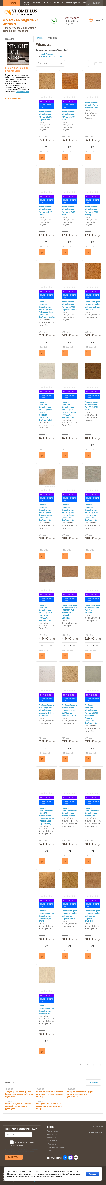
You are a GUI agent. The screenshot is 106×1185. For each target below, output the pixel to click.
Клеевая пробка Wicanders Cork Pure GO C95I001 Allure (91, 406)
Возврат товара (51, 1137)
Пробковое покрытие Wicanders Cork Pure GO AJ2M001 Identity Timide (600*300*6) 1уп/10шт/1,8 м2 (68, 512)
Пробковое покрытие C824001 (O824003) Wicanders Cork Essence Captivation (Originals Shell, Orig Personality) (46, 816)
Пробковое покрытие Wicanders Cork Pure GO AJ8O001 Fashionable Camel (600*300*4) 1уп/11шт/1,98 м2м (47, 309)
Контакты (26, 5)
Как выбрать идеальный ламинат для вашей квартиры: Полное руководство (18, 1106)
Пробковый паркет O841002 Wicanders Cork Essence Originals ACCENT (69, 914)
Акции (33, 3)
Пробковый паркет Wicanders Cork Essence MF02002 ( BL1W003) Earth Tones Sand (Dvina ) (69, 710)
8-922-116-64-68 (72, 18)
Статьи (49, 1150)
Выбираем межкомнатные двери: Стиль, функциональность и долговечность (80, 1094)
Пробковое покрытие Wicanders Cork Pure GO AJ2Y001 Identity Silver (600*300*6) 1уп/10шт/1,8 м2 (91, 512)
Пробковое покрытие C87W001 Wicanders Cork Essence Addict (92, 812)
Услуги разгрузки (52, 1134)
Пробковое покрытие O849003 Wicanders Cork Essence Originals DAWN (46, 915)
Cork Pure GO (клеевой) (51, 56)
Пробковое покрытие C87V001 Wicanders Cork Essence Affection (69, 812)
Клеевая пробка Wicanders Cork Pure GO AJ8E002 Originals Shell (45, 115)
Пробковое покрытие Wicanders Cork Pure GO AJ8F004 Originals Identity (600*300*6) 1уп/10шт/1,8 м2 (46, 512)
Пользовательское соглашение (56, 1147)
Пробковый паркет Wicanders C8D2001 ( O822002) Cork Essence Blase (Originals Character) (69, 611)
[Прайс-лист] (100, 63)
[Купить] (42, 157)
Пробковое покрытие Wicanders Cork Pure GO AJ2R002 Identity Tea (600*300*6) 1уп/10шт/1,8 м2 (45, 613)
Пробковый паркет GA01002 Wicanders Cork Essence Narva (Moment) (92, 305)
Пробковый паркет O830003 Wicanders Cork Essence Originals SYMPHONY (92, 915)
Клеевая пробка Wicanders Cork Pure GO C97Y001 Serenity (91, 210)
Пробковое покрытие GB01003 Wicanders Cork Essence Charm (46, 1009)
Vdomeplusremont (22, 92)
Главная (26, 3)
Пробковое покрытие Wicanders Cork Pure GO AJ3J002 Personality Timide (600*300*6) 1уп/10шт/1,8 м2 (69, 410)
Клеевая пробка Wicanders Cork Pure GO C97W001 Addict (69, 210)
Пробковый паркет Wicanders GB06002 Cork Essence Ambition (92, 609)
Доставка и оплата (52, 1131)
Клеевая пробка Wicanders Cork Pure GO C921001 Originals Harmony (69, 305)
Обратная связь (51, 1144)
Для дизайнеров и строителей (76, 3)
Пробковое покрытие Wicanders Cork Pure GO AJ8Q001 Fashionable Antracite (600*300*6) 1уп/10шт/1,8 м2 (91, 714)
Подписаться (14, 1157)
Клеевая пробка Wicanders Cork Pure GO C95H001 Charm (45, 210)
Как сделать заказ (52, 1141)
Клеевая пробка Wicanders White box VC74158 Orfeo (92, 105)
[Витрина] (91, 63)
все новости (93, 1082)
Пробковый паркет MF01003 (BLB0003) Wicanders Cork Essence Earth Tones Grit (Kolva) (46, 710)
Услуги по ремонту (42, 3)
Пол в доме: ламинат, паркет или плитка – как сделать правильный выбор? (49, 1106)
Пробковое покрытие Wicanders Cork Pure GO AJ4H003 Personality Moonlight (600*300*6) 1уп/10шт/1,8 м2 (45, 411)
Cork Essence (47, 54)
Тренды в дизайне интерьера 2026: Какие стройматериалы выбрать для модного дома (19, 1094)
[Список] (96, 63)
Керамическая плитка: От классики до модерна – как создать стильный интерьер (49, 1094)
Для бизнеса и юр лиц (57, 3)
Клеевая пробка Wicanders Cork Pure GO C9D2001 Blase (68, 115)
